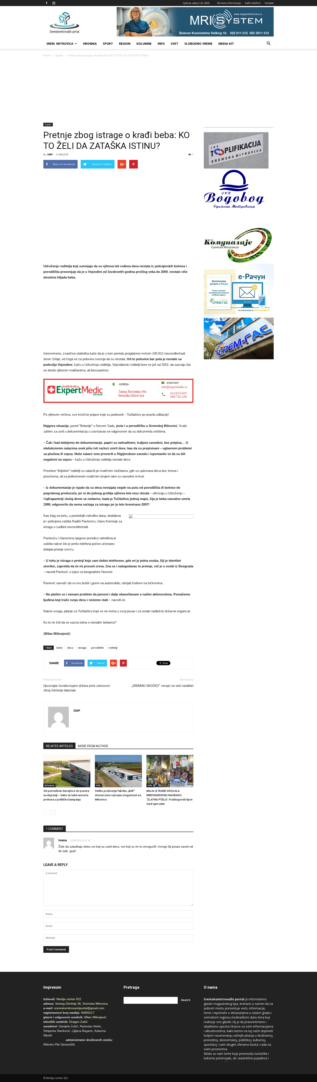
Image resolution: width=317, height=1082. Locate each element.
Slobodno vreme (198, 43)
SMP (50, 154)
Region (124, 43)
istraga (82, 647)
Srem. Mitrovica (59, 43)
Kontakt (269, 3)
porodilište (97, 647)
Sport (108, 43)
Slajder (59, 55)
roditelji (113, 647)
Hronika (90, 43)
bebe (59, 647)
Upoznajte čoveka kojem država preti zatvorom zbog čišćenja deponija (76, 688)
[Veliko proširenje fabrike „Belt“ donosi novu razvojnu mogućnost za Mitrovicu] (118, 771)
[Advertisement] (158, 90)
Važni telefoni (253, 3)
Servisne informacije (229, 3)
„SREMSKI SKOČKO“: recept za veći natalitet (162, 686)
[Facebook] (46, 3)
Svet (174, 43)
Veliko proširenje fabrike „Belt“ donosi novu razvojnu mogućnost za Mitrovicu (118, 795)
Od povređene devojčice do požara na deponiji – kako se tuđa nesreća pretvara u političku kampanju (66, 795)
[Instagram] (53, 3)
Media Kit (226, 43)
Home (47, 55)
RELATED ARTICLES (59, 746)
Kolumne (144, 43)
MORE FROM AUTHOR (93, 746)
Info (161, 43)
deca (70, 647)
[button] (268, 43)
